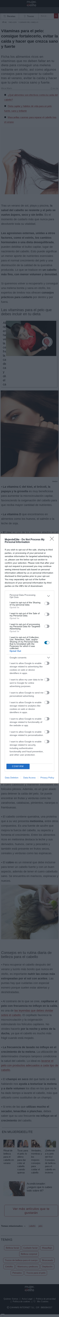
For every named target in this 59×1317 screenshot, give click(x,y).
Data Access (29, 777)
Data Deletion (11, 777)
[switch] (46, 603)
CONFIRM (18, 766)
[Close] (53, 540)
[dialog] (29, 659)
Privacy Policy (47, 777)
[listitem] (29, 596)
